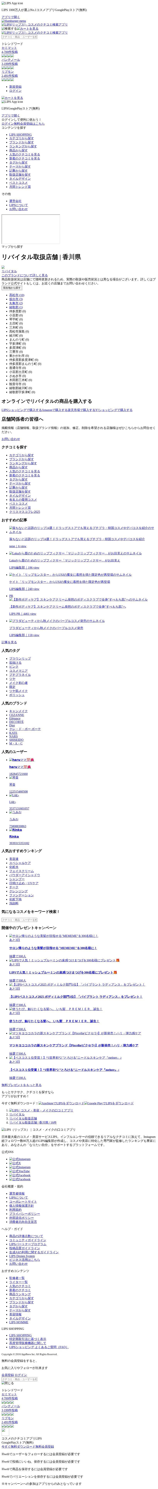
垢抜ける (15, 662)
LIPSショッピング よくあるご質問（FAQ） (39, 1347)
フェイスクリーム (21, 871)
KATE (13, 732)
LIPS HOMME (18, 1322)
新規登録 (15, 86)
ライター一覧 (18, 1282)
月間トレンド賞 (20, 186)
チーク (13, 887)
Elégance (14, 718)
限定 (12, 687)
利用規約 (15, 1209)
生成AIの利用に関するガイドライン (34, 1252)
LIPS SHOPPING (20, 134)
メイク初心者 (18, 682)
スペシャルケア (20, 863)
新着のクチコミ (20, 1290)
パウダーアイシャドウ (24, 875)
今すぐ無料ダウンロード (18, 1446)
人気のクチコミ (20, 1286)
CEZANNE (16, 715)
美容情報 (15, 1314)
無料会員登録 (44, 1446)
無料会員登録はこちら (29, 123)
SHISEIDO (16, 739)
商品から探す (18, 150)
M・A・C (16, 743)
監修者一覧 (17, 1278)
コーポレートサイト (23, 1201)
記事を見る (9, 642)
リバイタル (17, 1114)
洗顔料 (13, 903)
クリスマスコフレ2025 (24, 511)
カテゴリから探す (21, 138)
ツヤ (12, 678)
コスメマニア (18, 670)
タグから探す (18, 162)
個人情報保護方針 (21, 1205)
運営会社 (15, 201)
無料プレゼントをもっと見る (22, 1085)
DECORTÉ (16, 722)
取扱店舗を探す (20, 174)
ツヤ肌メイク (18, 691)
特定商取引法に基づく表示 (27, 1339)
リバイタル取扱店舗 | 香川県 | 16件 (33, 1122)
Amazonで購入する (55, 410)
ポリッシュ (17, 695)
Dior (12, 725)
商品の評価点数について (26, 1236)
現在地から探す (12, 287)
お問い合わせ (18, 209)
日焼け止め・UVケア (24, 883)
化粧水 (13, 867)
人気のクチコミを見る (24, 154)
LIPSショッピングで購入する (22, 410)
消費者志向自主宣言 (23, 1221)
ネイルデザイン (20, 178)
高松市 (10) (16, 295)
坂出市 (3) (16, 299)
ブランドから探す (21, 142)
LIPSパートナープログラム (27, 1244)
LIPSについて (18, 205)
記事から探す (18, 170)
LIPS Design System (22, 1256)
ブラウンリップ (20, 658)
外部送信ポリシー (21, 1217)
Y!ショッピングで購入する (114, 410)
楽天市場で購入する (81, 410)
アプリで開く (11, 17)
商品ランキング (20, 1294)
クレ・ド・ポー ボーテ (25, 729)
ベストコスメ (18, 182)
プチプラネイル (20, 674)
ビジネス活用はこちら (24, 1259)
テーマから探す (20, 166)
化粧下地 (15, 899)
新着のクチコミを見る (24, 158)
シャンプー (17, 879)
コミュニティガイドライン (27, 1240)
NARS (13, 736)
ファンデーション (21, 895)
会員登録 (8, 1375)
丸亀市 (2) (16, 303)
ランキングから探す (23, 146)
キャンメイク (18, 711)
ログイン (15, 90)
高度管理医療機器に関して (27, 1343)
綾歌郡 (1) (16, 307)
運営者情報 (17, 1193)
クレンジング (18, 891)
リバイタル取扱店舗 (23, 1118)
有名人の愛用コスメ (23, 499)
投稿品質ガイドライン (24, 1248)
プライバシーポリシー (24, 1213)
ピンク (13, 666)
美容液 (13, 859)
